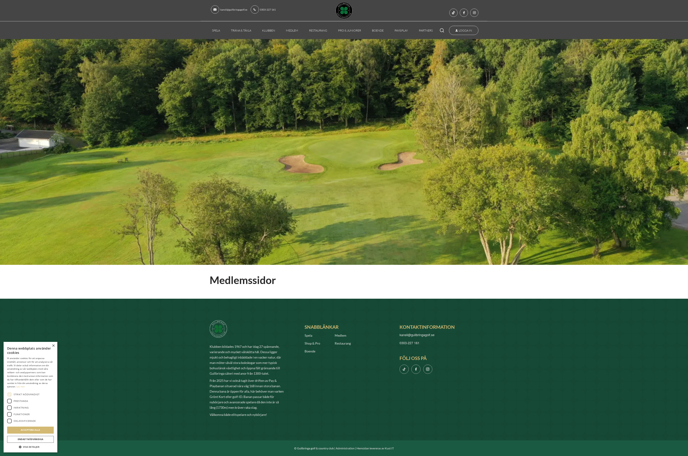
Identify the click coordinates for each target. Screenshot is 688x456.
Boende (310, 351)
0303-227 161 (268, 9)
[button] (30, 447)
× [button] (53, 345)
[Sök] (444, 30)
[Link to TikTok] (453, 13)
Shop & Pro (312, 343)
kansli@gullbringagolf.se (233, 9)
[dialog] (30, 397)
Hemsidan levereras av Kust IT (375, 448)
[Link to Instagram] (474, 13)
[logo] (344, 10)
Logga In (465, 30)
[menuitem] (216, 30)
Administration (345, 448)
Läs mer (20, 386)
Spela (308, 335)
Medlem (340, 335)
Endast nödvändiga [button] (30, 439)
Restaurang (343, 343)
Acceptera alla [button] (30, 429)
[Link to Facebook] (464, 13)
